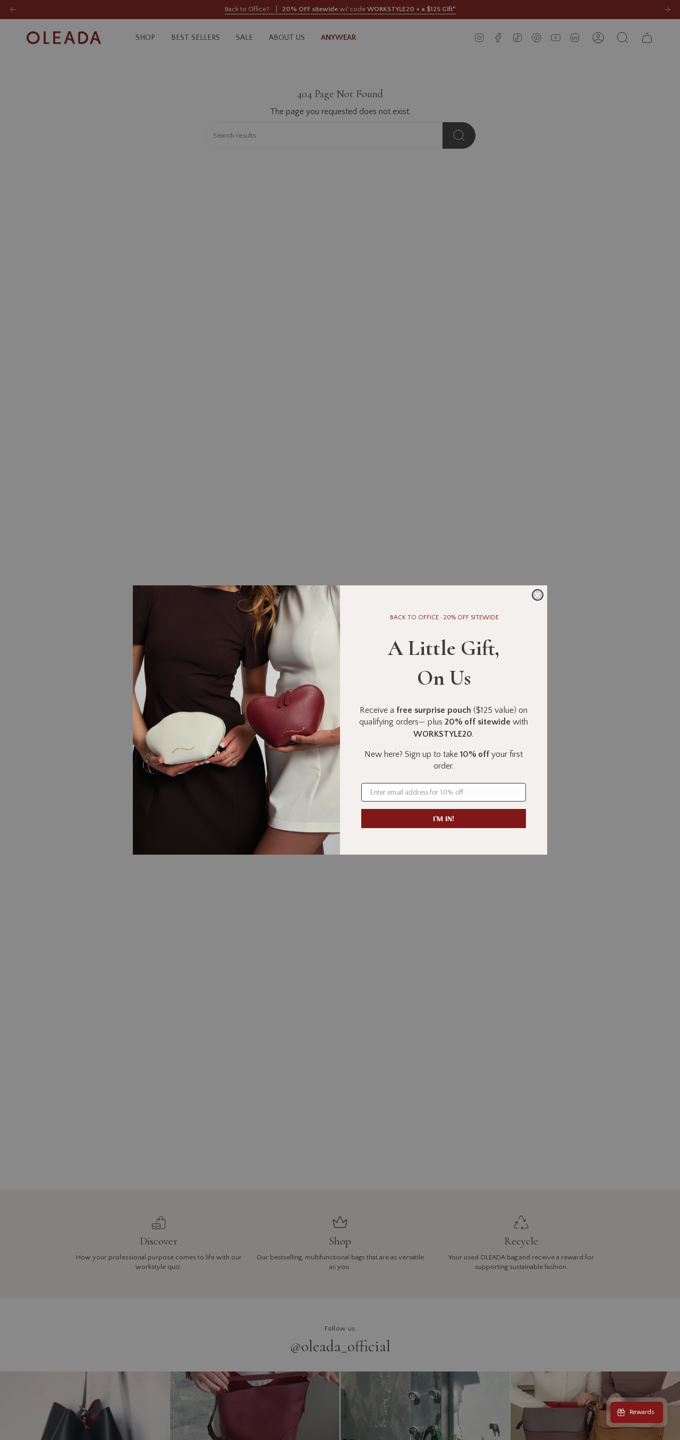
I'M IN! (443, 818)
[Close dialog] (537, 595)
